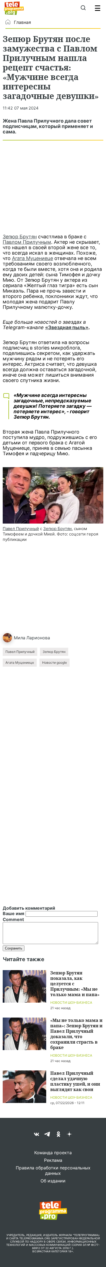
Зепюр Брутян (20, 236)
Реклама (53, 1160)
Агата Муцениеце (32, 258)
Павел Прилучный (21, 528)
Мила (19, 637)
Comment (13, 919)
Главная (22, 22)
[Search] (83, 8)
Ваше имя (13, 913)
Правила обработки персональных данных (53, 1170)
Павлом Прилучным (27, 242)
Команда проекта (53, 1152)
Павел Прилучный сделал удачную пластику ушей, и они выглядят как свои (75, 1081)
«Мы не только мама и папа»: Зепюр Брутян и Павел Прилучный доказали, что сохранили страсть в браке (76, 1033)
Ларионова (38, 637)
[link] (53, 495)
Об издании (53, 1180)
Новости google (54, 662)
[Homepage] (14, 8)
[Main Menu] (97, 8)
